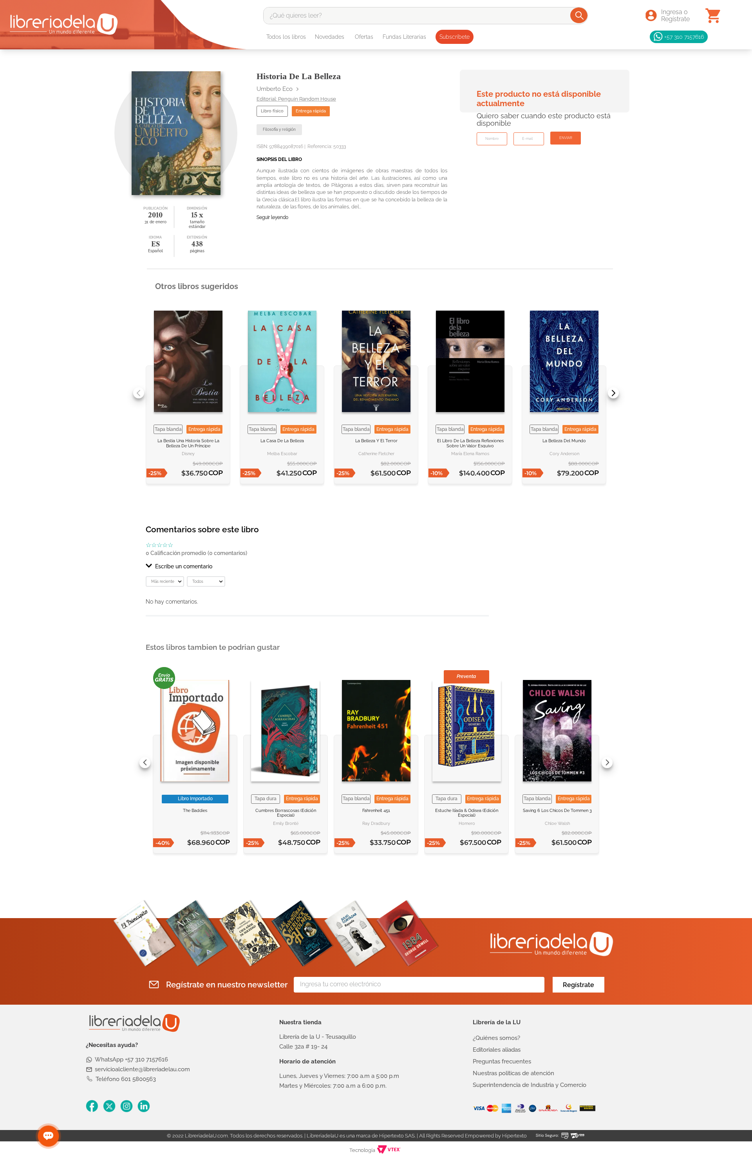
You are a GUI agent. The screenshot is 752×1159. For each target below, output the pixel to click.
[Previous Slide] (138, 392)
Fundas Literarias (404, 37)
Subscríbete (454, 37)
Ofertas (364, 37)
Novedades (329, 37)
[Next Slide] (613, 392)
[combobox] (425, 15)
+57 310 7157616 (684, 36)
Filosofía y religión (279, 129)
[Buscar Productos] (579, 15)
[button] (317, 566)
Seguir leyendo (272, 217)
